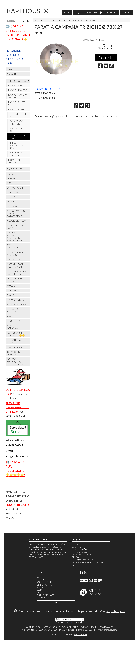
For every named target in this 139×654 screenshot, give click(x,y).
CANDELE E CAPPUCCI (13, 246)
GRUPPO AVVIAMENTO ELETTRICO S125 (15, 361)
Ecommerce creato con (69, 634)
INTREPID (12, 197)
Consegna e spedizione (82, 559)
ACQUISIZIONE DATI (17, 220)
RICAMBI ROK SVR (17, 85)
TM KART (11, 74)
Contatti (126, 12)
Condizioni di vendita (81, 554)
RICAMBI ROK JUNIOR (15, 161)
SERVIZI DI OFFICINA (12, 326)
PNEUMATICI (13, 290)
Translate (78, 622)
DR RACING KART (16, 187)
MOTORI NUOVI (15, 347)
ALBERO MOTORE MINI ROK (85, 20)
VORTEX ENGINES (42, 20)
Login (78, 12)
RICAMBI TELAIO (15, 299)
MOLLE (11, 285)
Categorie (76, 546)
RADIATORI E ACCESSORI (13, 310)
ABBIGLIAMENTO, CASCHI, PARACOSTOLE (16, 213)
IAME (9, 69)
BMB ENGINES (14, 169)
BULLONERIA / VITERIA (14, 341)
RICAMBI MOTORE (16, 304)
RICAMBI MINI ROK (62, 20)
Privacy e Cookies (80, 552)
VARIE (10, 316)
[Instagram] (86, 573)
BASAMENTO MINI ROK (16, 122)
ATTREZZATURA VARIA (15, 226)
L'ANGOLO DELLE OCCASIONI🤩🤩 (16, 334)
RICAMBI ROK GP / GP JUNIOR (17, 96)
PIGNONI (12, 295)
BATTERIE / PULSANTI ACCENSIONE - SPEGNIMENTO (15, 236)
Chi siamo (112, 12)
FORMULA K (13, 192)
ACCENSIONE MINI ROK (17, 153)
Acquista (105, 57)
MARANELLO (13, 201)
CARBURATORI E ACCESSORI (15, 253)
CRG (9, 183)
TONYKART (12, 206)
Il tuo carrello (92, 12)
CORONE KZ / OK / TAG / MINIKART (16, 272)
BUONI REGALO (15, 321)
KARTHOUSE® (28, 11)
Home (67, 12)
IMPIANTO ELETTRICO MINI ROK (18, 145)
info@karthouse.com (107, 629)
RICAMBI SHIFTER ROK (17, 103)
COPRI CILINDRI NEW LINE (15, 353)
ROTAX (10, 173)
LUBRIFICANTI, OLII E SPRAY (17, 279)
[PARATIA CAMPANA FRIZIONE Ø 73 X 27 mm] (57, 61)
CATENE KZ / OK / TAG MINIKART (16, 265)
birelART (11, 178)
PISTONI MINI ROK (17, 129)
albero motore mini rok (105, 116)
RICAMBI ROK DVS (17, 90)
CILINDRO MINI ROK (18, 115)
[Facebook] (81, 573)
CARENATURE (14, 259)
